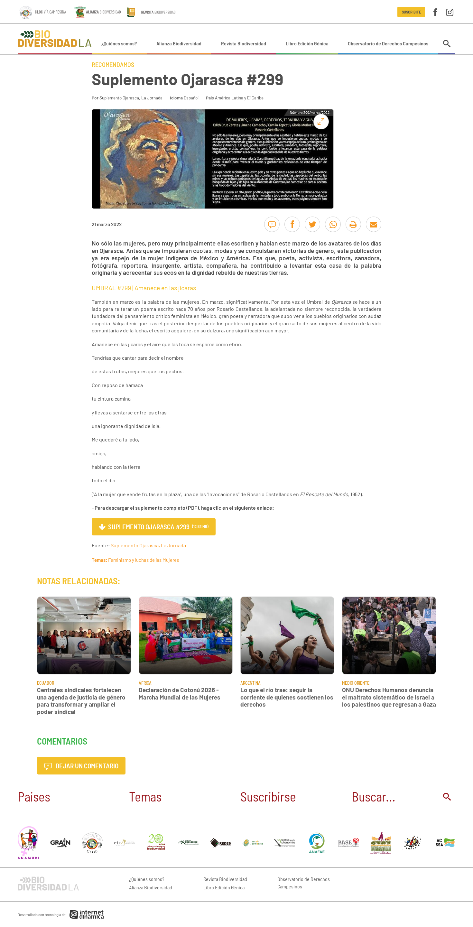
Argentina (250, 683)
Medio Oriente (355, 683)
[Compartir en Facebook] (292, 224)
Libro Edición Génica (307, 43)
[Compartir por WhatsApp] (332, 224)
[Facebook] (435, 11)
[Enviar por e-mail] (373, 224)
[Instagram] (449, 11)
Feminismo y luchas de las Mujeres (143, 560)
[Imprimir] (353, 224)
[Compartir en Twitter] (312, 224)
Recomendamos (113, 64)
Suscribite (411, 11)
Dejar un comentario (86, 766)
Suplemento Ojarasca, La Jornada (130, 97)
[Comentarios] (272, 224)
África (145, 683)
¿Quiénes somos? (119, 43)
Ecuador (45, 683)
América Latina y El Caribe (239, 97)
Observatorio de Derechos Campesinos (388, 43)
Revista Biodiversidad (243, 43)
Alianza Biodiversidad (178, 43)
